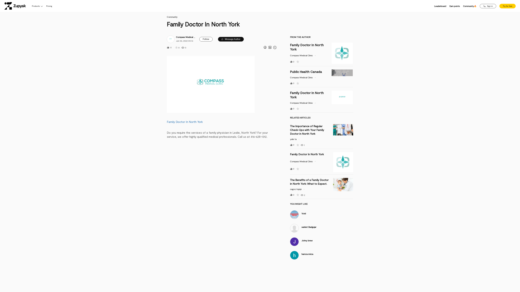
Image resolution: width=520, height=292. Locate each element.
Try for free (507, 6)
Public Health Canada (306, 72)
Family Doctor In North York (185, 121)
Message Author (232, 39)
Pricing (49, 6)
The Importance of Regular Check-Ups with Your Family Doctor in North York (307, 129)
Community (172, 17)
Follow (206, 39)
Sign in (489, 6)
